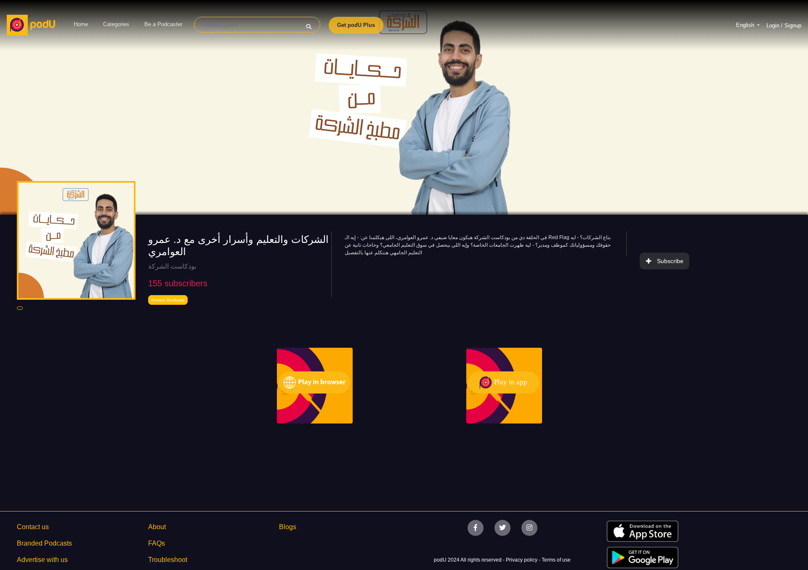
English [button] (746, 25)
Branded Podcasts (44, 543)
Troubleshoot (167, 559)
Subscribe (670, 261)
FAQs (156, 543)
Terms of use (556, 560)
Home (81, 24)
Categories (116, 24)
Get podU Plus (356, 25)
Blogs (287, 526)
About (157, 526)
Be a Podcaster (163, 24)
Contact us (33, 526)
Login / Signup (783, 25)
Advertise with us (42, 559)
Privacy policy (522, 560)
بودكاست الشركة (172, 266)
